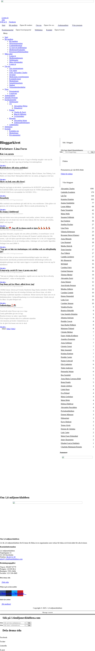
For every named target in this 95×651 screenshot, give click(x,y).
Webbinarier (13, 60)
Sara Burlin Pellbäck (68, 325)
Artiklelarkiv (14, 125)
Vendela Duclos (66, 307)
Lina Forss (65, 228)
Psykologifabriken (67, 411)
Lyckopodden (19, 116)
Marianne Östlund (67, 328)
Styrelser (12, 75)
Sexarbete (4, 198)
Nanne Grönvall (67, 361)
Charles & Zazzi (20, 112)
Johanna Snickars (67, 318)
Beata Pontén (66, 382)
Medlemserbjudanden (17, 50)
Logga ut (12, 64)
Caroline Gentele (67, 293)
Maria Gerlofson (67, 397)
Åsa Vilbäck (65, 253)
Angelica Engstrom (68, 339)
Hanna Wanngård (67, 296)
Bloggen (12, 118)
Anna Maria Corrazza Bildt (71, 379)
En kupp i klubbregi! (9, 211)
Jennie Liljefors (66, 386)
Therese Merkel (66, 275)
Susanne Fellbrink (67, 217)
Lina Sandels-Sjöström (69, 314)
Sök (61, 152)
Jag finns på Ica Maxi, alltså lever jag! (17, 284)
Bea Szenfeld (66, 375)
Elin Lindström (66, 364)
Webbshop (8, 127)
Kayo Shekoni (66, 422)
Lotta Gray (65, 300)
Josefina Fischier (67, 224)
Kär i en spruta (7, 154)
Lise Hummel (66, 242)
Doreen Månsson (67, 415)
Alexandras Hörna (20, 106)
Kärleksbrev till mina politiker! (14, 167)
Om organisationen (16, 68)
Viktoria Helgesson (68, 232)
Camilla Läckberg (67, 257)
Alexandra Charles (67, 189)
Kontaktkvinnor (15, 79)
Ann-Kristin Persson (68, 285)
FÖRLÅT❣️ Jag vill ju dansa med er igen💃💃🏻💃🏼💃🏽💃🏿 (25, 228)
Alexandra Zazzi (67, 278)
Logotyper (13, 93)
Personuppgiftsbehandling (18, 52)
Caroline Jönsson (67, 303)
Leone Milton (66, 207)
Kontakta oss (14, 131)
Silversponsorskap (16, 43)
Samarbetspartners (16, 83)
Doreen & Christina (68, 429)
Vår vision (13, 70)
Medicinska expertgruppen (19, 77)
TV (10, 104)
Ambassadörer (10, 95)
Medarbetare (13, 81)
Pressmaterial (14, 91)
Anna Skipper (66, 282)
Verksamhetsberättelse (17, 87)
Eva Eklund (65, 393)
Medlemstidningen (16, 58)
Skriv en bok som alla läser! (12, 181)
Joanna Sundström (67, 203)
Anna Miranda (66, 239)
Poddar (11, 110)
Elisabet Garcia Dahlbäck (70, 443)
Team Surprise (66, 250)
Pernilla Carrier (66, 357)
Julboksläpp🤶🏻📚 (8, 305)
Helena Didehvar (67, 404)
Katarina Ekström (67, 199)
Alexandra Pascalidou (69, 407)
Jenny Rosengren (67, 440)
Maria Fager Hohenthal (69, 436)
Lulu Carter (65, 432)
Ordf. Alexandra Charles (18, 73)
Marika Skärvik (66, 246)
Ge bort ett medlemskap (18, 48)
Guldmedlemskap (15, 46)
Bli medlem (9, 39)
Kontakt (8, 129)
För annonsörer (14, 135)
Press (6, 89)
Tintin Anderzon (67, 368)
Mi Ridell (64, 264)
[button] (47, 33)
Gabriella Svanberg (68, 192)
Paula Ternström (67, 210)
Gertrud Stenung (67, 271)
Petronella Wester (67, 372)
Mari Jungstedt (66, 350)
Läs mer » (3, 165)
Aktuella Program (11, 98)
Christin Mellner (67, 332)
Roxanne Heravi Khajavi (70, 235)
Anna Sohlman (66, 343)
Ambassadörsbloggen (22, 123)
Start (6, 37)
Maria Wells (65, 214)
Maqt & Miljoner (20, 114)
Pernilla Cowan (66, 321)
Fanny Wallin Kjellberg (69, 336)
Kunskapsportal (10, 100)
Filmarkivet (18, 108)
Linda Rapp (65, 389)
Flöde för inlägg (67, 174)
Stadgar (12, 85)
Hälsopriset (65, 418)
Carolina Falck (66, 268)
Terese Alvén (65, 425)
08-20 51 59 (10, 557)
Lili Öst (63, 196)
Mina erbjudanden (16, 62)
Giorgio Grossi (66, 346)
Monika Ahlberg (67, 289)
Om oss (7, 66)
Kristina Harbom (67, 354)
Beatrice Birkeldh (67, 311)
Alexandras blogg (20, 120)
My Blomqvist (66, 260)
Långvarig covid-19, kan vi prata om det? (18, 270)
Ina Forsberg (65, 221)
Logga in (12, 56)
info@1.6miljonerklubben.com (11, 559)
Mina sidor (9, 54)
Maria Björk (65, 400)
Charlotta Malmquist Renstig (71, 447)
